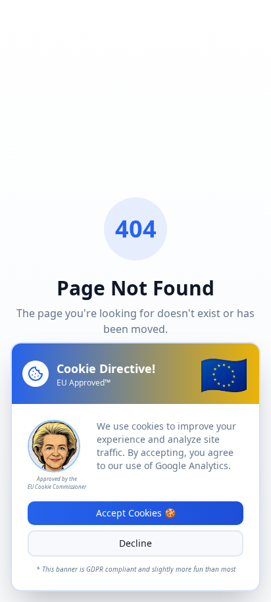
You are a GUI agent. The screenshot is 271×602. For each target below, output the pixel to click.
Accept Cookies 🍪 (136, 513)
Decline (135, 543)
